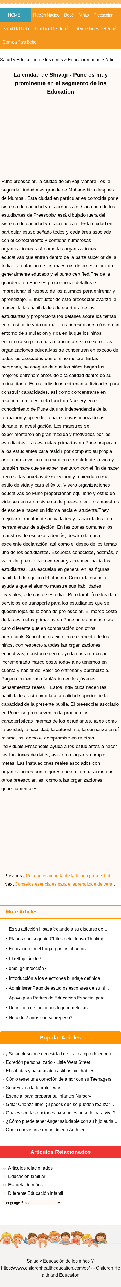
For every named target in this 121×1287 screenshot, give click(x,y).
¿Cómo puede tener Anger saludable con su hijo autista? (62, 1121)
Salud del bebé (16, 28)
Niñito (84, 15)
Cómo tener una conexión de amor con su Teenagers (58, 1079)
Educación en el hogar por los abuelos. (48, 948)
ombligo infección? (27, 968)
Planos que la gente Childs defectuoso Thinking (56, 939)
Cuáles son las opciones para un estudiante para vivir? (60, 1112)
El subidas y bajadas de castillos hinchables (50, 1070)
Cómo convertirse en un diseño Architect (46, 1129)
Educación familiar (26, 1176)
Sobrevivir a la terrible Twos (33, 1087)
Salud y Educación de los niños (31, 59)
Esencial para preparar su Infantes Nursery (48, 1096)
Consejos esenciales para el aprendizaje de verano (66, 884)
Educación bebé (84, 59)
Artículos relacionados (30, 1168)
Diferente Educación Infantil (35, 1193)
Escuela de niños (25, 1184)
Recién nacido (46, 15)
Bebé (69, 15)
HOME (14, 15)
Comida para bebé (19, 42)
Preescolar (102, 15)
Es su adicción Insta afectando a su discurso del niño (61, 929)
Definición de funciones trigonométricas (48, 1007)
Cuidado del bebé (51, 28)
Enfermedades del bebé (94, 28)
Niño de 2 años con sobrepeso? (40, 1017)
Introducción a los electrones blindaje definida (54, 978)
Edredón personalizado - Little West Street (48, 1062)
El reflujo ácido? (25, 958)
